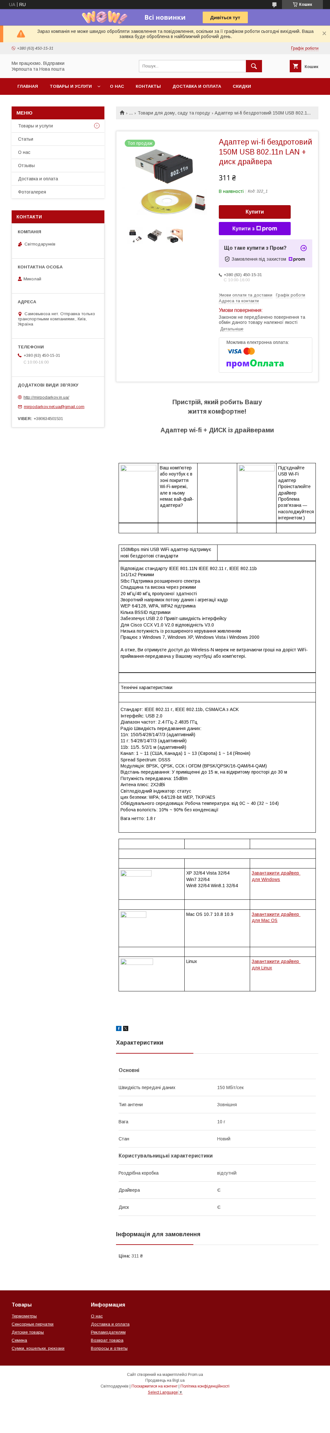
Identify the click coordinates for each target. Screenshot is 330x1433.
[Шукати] (254, 66)
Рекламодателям (108, 1332)
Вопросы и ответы (109, 1348)
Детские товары (28, 1332)
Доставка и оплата (196, 86)
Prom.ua (195, 1374)
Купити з (243, 228)
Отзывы (26, 165)
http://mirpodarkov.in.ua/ (46, 397)
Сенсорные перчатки (32, 1324)
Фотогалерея (32, 192)
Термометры (24, 1316)
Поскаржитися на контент (154, 1386)
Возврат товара (107, 1340)
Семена (19, 1340)
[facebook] (118, 1029)
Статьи (25, 139)
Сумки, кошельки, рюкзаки (38, 1348)
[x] (125, 1029)
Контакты (148, 86)
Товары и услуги (71, 86)
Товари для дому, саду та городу (174, 112)
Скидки (242, 86)
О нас (117, 86)
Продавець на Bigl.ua (165, 1380)
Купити (255, 212)
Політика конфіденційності (204, 1386)
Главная (27, 86)
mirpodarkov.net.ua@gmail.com (54, 406)
